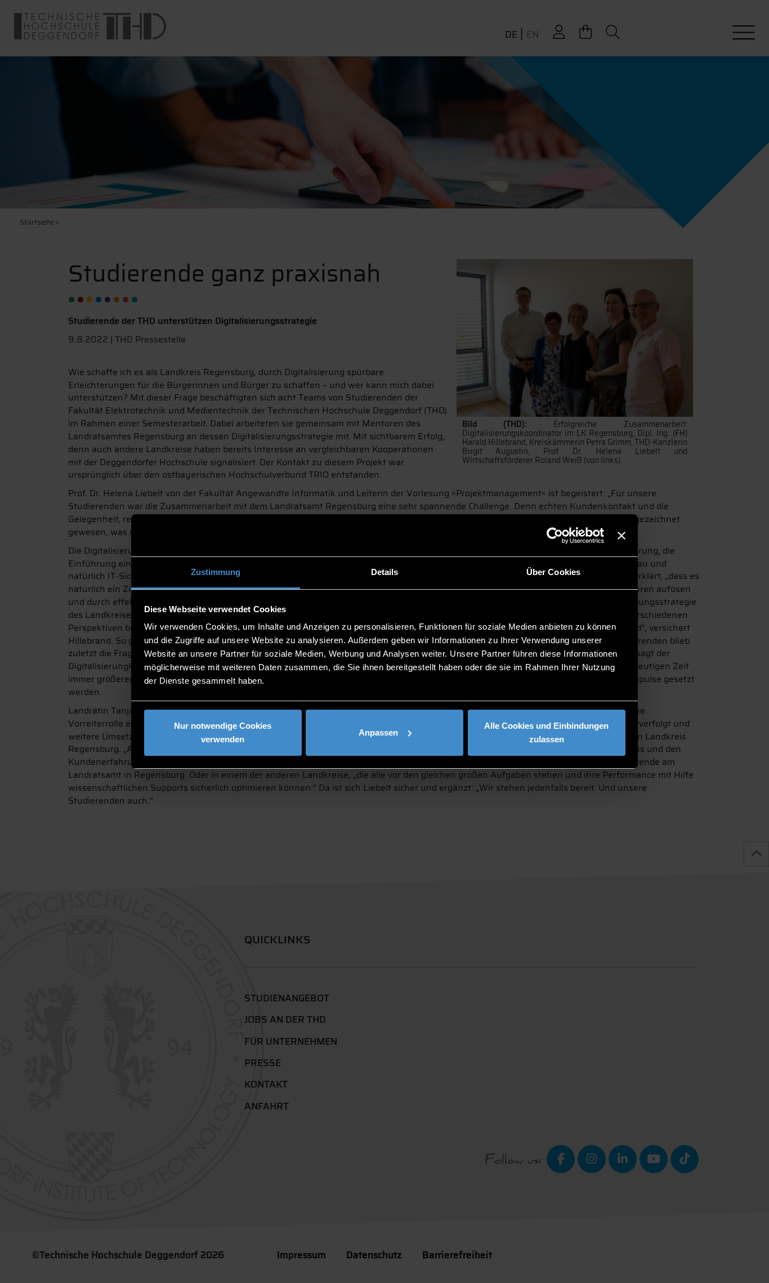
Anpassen (378, 732)
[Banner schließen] (621, 536)
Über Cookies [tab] (553, 572)
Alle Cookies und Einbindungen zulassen (546, 732)
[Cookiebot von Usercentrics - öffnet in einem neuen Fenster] (555, 535)
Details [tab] (385, 572)
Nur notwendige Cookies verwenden (222, 732)
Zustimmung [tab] (216, 572)
